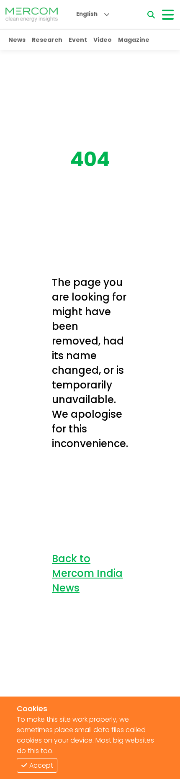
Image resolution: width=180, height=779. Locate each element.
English (87, 14)
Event (78, 40)
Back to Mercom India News (87, 573)
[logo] (32, 15)
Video (102, 40)
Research (47, 40)
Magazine (133, 40)
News (17, 40)
